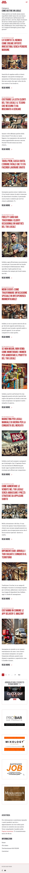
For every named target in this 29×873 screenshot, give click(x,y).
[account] (23, 2)
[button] (27, 2)
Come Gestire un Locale (8, 37)
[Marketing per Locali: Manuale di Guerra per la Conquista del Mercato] (14, 459)
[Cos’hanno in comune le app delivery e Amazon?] (14, 647)
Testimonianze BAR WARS (10, 848)
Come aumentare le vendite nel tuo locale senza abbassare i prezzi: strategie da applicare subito (14, 493)
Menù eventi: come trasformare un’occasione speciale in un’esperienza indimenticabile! (14, 294)
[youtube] (5, 870)
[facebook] (2, 870)
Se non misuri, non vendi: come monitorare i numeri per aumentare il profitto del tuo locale (14, 353)
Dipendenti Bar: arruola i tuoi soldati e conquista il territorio (14, 554)
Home (4, 842)
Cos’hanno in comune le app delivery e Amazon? (13, 612)
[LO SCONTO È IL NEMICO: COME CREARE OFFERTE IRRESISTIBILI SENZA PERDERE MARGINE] (14, 72)
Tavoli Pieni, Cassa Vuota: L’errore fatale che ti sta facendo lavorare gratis (14, 164)
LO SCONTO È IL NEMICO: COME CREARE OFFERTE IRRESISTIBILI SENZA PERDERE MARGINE (14, 45)
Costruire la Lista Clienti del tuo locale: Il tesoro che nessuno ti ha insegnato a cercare (14, 104)
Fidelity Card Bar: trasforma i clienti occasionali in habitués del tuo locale (13, 222)
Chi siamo (5, 845)
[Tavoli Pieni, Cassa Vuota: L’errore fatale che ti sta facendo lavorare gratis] (14, 190)
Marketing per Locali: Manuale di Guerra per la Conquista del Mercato (14, 422)
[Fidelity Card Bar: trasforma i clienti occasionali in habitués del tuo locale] (14, 260)
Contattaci (5, 851)
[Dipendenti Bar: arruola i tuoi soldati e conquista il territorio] (14, 583)
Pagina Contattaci (7, 831)
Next (19, 674)
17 (15, 674)
